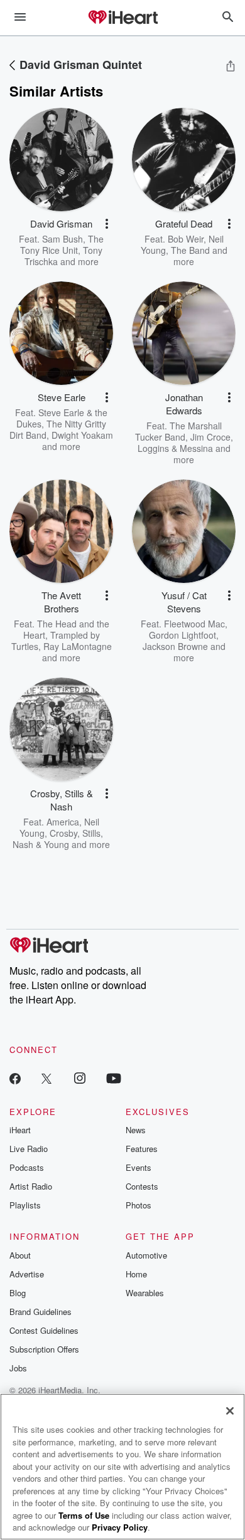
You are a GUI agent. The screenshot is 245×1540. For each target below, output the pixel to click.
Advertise (26, 1274)
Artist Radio (30, 1186)
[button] (106, 223)
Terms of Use (83, 1515)
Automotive (146, 1255)
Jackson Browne (175, 646)
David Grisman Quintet (80, 64)
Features (142, 1149)
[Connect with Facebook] (15, 1077)
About (20, 1255)
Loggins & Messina (175, 448)
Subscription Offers (44, 1349)
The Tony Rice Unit (62, 244)
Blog (17, 1293)
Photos (138, 1205)
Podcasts (26, 1167)
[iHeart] (122, 18)
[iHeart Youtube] (113, 1077)
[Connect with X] (46, 1077)
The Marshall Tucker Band (178, 431)
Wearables (145, 1293)
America (62, 821)
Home (136, 1274)
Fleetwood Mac (194, 623)
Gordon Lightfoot (182, 635)
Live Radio (28, 1149)
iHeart (20, 1130)
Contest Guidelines (44, 1330)
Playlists (25, 1205)
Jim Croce (210, 437)
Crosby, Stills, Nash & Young (58, 839)
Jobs (18, 1368)
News (136, 1130)
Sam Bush (62, 239)
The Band (190, 250)
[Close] (230, 1411)
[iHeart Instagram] (79, 1077)
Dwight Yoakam (82, 435)
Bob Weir (186, 239)
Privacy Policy (120, 1527)
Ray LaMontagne (77, 646)
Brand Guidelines (40, 1311)
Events (138, 1167)
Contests (142, 1186)
